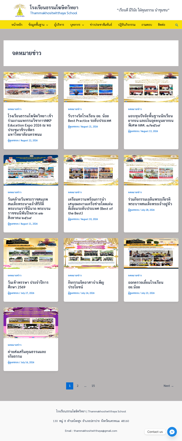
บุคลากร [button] (75, 24)
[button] (46, 24)
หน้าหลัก (17, 24)
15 (93, 386)
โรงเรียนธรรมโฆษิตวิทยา (54, 7)
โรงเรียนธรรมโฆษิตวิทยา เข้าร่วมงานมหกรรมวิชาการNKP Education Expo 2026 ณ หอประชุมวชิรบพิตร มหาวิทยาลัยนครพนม (30, 125)
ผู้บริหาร (59, 24)
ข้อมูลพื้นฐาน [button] (36, 24)
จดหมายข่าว (15, 109)
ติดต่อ (161, 24)
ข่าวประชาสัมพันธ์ (101, 24)
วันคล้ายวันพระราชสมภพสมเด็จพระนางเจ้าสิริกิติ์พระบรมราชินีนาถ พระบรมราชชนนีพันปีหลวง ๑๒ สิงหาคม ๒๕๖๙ (29, 208)
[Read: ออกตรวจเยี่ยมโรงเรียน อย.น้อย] (151, 253)
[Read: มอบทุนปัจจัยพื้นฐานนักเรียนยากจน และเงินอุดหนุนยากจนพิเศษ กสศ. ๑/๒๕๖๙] (151, 86)
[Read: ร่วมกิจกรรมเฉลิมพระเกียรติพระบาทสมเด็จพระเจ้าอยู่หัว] (151, 170)
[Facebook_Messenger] (172, 432)
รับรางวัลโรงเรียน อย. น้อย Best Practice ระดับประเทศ (89, 118)
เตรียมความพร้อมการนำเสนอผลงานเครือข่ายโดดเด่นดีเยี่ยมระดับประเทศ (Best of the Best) (90, 206)
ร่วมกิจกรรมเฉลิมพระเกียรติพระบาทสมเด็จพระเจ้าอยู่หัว (150, 201)
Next (169, 386)
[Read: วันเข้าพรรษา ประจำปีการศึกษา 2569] (31, 253)
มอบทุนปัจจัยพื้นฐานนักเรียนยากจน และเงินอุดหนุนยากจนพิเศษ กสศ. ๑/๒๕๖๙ (150, 120)
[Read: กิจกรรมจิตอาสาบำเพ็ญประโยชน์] (91, 253)
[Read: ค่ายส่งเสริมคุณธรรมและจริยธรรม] (31, 322)
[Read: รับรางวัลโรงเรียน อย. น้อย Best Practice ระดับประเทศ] (91, 86)
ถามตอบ (146, 24)
